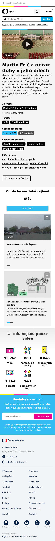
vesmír (32, 25)
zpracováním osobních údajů (27, 430)
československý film (35, 167)
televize (6, 167)
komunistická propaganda (21, 159)
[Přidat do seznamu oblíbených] (47, 217)
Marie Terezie (42, 25)
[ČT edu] (8, 12)
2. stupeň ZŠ (9, 133)
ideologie (18, 167)
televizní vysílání (39, 163)
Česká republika (21, 25)
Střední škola (26, 133)
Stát (5, 122)
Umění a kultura (36, 144)
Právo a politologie (13, 148)
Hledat (46, 19)
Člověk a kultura (19, 122)
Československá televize (15, 163)
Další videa (28, 208)
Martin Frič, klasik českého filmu (19, 108)
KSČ (4, 159)
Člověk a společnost (13, 144)
